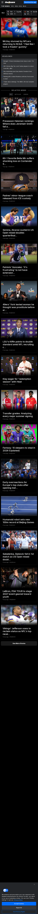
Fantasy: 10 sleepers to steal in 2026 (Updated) (19, 449)
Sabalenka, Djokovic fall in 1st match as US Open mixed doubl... (18, 557)
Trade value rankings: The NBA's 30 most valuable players (19, 83)
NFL (12, 6)
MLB (24, 6)
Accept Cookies (19, 903)
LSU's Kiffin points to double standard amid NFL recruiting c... (18, 344)
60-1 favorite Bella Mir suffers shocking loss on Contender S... (18, 161)
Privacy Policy (18, 900)
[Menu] (2, 2)
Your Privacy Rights (19, 911)
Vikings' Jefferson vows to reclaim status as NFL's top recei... (17, 631)
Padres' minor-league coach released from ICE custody (18, 197)
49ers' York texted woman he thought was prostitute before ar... (18, 307)
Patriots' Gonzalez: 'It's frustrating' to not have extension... (15, 270)
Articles (18, 94)
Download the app (30, 2)
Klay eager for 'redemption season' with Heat (17, 380)
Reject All (19, 907)
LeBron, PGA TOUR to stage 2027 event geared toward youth (17, 594)
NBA (16, 6)
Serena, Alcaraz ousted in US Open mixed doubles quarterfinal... (18, 233)
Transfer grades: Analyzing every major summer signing (18, 415)
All (11, 94)
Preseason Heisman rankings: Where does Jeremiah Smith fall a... (18, 124)
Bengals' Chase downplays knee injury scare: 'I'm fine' (19, 62)
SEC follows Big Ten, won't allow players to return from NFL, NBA (19, 67)
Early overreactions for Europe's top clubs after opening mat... (15, 485)
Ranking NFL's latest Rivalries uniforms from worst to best (19, 77)
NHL (20, 6)
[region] (19, 898)
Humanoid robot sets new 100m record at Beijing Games (18, 521)
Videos (25, 94)
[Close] (34, 884)
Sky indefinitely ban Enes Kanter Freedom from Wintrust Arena (18, 72)
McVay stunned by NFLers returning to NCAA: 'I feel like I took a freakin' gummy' (18, 44)
